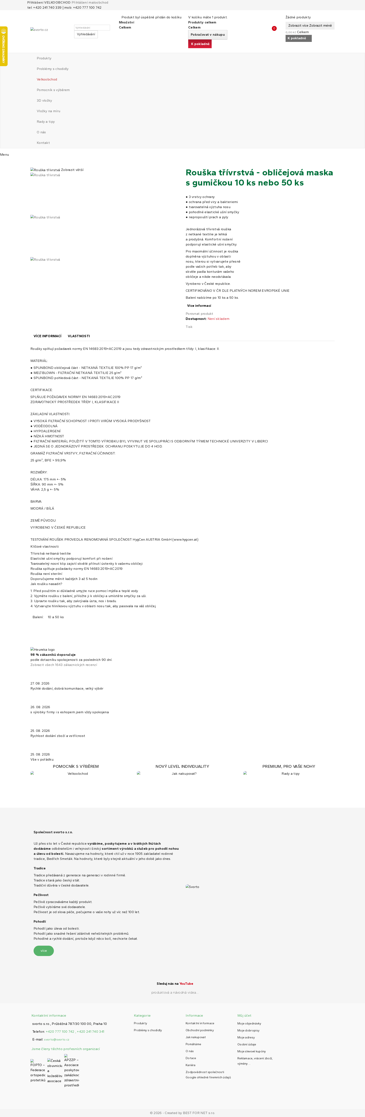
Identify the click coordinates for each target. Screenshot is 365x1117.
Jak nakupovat (196, 1037)
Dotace (191, 1058)
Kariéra (190, 1065)
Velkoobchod (47, 79)
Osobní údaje (246, 1044)
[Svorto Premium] (289, 770)
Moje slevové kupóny (251, 1051)
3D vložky (44, 100)
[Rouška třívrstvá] (104, 194)
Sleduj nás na (175, 984)
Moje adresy (246, 1037)
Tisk (189, 327)
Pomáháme (193, 1044)
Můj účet (244, 1015)
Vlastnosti (79, 336)
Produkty (44, 58)
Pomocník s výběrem (53, 90)
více (44, 951)
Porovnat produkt (199, 314)
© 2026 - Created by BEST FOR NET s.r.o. (182, 1113)
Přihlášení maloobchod (90, 2)
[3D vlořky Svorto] (182, 770)
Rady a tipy (46, 122)
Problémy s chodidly (53, 69)
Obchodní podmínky (200, 1030)
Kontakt (43, 143)
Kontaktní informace (200, 1023)
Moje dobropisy (248, 1030)
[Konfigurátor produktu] (76, 770)
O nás (41, 132)
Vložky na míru (48, 111)
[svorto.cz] (49, 31)
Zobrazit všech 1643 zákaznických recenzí (63, 665)
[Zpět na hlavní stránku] (31, 163)
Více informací (199, 306)
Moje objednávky (249, 1023)
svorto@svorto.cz (56, 1039)
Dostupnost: (196, 319)
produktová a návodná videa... (175, 992)
